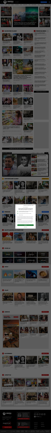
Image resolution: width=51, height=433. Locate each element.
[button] (25, 215)
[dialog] (25, 216)
